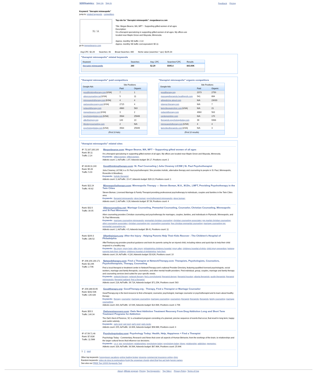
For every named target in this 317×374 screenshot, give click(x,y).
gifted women (120, 157)
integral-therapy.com (170, 104)
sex (120, 343)
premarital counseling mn (114, 226)
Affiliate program (131, 371)
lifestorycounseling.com (94, 124)
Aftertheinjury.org (113, 235)
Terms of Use (193, 371)
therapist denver (169, 276)
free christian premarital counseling (187, 223)
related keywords (94, 14)
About (120, 371)
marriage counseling (140, 299)
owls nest (118, 324)
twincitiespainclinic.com (171, 108)
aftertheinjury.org (90, 120)
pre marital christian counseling (216, 220)
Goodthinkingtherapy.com (118, 166)
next (89, 351)
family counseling (217, 299)
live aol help (164, 360)
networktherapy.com (92, 108)
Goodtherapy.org (112, 289)
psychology (128, 343)
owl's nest (136, 324)
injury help (127, 248)
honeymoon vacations (109, 357)
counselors (175, 299)
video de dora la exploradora (112, 360)
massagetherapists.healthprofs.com (177, 96)
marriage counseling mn (214, 223)
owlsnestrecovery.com (93, 104)
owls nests (146, 324)
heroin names (176, 360)
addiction (202, 343)
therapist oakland (122, 279)
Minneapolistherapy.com (117, 185)
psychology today (154, 343)
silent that (154, 360)
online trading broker (129, 357)
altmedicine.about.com (171, 100)
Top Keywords (153, 371)
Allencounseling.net (114, 207)
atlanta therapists (202, 276)
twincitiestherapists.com (171, 128)
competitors (109, 14)
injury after (177, 248)
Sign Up (100, 3)
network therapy (121, 276)
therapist (185, 299)
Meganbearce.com (113, 149)
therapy (117, 299)
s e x (116, 343)
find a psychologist (152, 276)
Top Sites (166, 371)
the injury (118, 248)
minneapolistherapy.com (94, 100)
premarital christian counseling (158, 220)
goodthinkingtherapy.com (94, 92)
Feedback (222, 3)
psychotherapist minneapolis (159, 198)
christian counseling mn (139, 223)
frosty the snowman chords (137, 360)
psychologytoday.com (93, 116)
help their (161, 251)
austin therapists (218, 276)
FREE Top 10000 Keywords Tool (107, 363)
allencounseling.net (92, 96)
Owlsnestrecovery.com (116, 311)
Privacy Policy (180, 371)
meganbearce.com (92, 45)
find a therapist (137, 279)
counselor (126, 299)
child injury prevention (217, 248)
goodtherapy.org (168, 92)
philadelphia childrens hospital (157, 248)
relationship (191, 343)
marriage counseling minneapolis (129, 220)
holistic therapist (121, 176)
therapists (194, 299)
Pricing (232, 3)
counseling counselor (160, 223)
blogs (182, 343)
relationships (140, 343)
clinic (175, 357)
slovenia (142, 357)
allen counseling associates (115, 223)
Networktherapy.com (114, 260)
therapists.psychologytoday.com (175, 120)
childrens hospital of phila (194, 248)
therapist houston (185, 276)
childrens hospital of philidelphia (141, 251)
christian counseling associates (187, 220)
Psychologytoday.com (115, 333)
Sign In (109, 3)
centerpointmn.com (169, 116)
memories (211, 343)
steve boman (140, 198)
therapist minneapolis (93, 66)
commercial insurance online (160, 357)
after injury (138, 248)
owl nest (127, 324)
